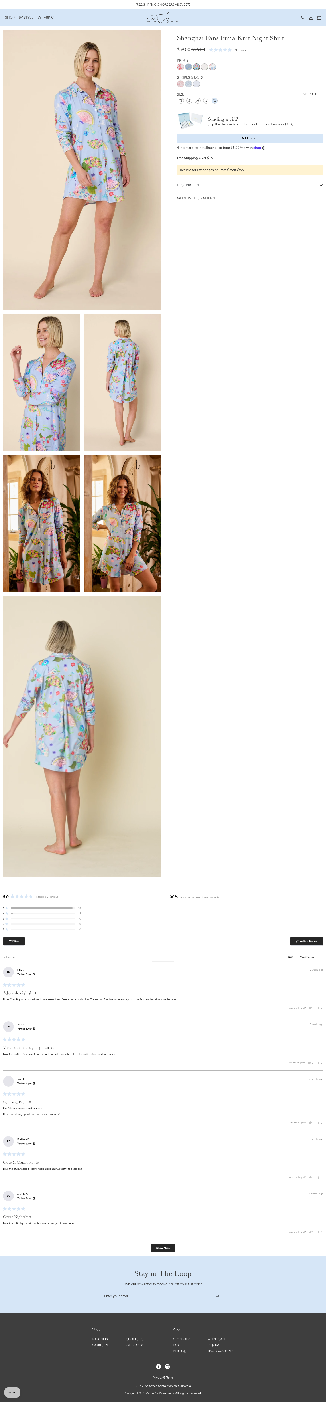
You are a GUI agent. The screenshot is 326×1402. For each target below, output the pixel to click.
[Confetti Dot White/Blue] (188, 83)
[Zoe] (212, 66)
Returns (180, 1351)
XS (181, 100)
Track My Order (221, 1351)
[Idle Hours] (180, 66)
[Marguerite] (188, 66)
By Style (26, 17)
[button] (303, 17)
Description (188, 185)
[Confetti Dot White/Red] (180, 83)
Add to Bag (250, 138)
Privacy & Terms (163, 1377)
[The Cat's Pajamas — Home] (163, 16)
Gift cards (135, 1345)
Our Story (181, 1339)
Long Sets (100, 1339)
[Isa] (204, 66)
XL (214, 100)
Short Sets (134, 1339)
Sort (291, 957)
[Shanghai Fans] (196, 66)
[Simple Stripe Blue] (196, 83)
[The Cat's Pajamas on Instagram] (167, 1366)
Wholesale (217, 1339)
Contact (215, 1345)
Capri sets (100, 1345)
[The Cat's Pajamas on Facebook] (158, 1366)
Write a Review (311, 942)
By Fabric (45, 17)
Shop (10, 17)
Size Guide (311, 94)
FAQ (176, 1345)
